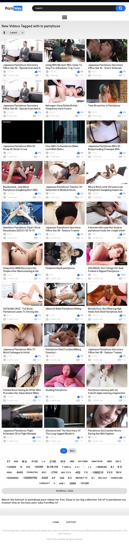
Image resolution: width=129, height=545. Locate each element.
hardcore (117, 478)
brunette (82, 478)
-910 (62, 461)
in (21, 467)
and (16, 461)
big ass (102, 478)
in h (118, 472)
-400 (71, 461)
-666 (61, 478)
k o (120, 467)
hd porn (83, 461)
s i (92, 477)
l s (89, 467)
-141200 (84, 483)
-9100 (34, 461)
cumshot (44, 483)
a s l (77, 467)
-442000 (38, 467)
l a (43, 461)
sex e (118, 461)
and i (62, 483)
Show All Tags (64, 491)
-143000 (11, 467)
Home (56, 522)
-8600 (19, 472)
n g (70, 478)
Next (72, 451)
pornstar (32, 472)
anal (9, 472)
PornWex (61, 539)
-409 (109, 461)
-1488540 (101, 467)
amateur (97, 461)
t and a (66, 467)
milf (44, 472)
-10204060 (11, 477)
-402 (77, 472)
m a (24, 461)
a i (112, 467)
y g (86, 472)
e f (8, 461)
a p (53, 478)
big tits (66, 472)
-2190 (52, 461)
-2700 (53, 472)
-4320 (44, 477)
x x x (110, 472)
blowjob (52, 467)
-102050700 (29, 477)
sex (28, 467)
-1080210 (97, 472)
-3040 (72, 483)
